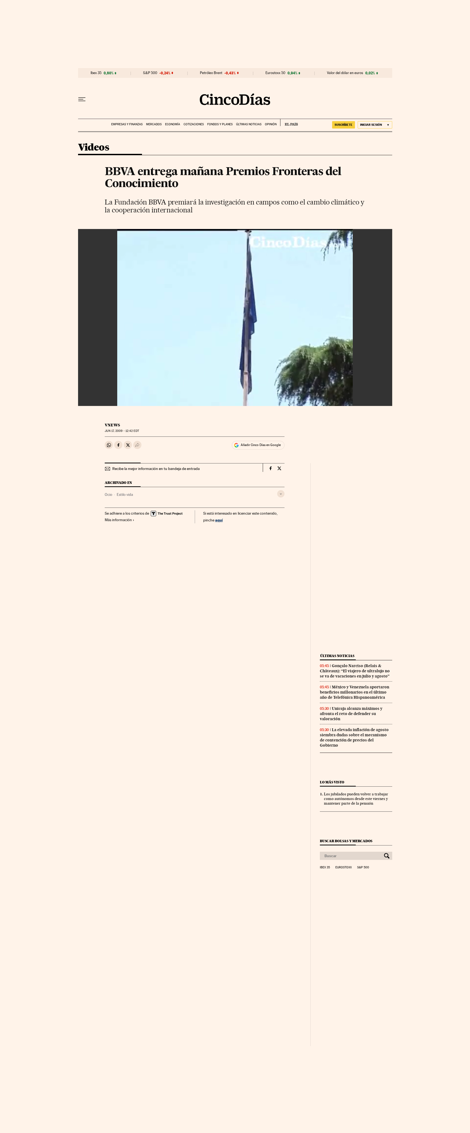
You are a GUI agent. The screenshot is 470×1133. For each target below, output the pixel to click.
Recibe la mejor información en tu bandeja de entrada (156, 468)
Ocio (108, 494)
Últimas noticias (248, 124)
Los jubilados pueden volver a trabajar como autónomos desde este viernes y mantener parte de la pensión (356, 798)
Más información (118, 520)
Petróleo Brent (211, 73)
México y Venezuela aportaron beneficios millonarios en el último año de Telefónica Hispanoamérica (354, 692)
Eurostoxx (343, 867)
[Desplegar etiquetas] (281, 493)
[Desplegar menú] (82, 99)
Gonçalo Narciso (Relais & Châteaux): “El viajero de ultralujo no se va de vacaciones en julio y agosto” (355, 671)
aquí (219, 520)
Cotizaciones (194, 124)
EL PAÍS (289, 122)
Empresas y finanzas (127, 124)
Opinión (271, 124)
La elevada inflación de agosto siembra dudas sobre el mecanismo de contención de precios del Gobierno (354, 737)
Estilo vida (125, 494)
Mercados (154, 124)
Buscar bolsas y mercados (346, 841)
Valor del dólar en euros (345, 73)
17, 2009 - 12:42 (122, 431)
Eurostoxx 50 (275, 73)
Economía (172, 124)
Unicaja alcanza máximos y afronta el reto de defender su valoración (351, 713)
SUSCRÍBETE (343, 125)
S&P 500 (150, 73)
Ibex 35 (96, 73)
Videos (93, 147)
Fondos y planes (220, 124)
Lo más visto (332, 782)
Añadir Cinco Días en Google (261, 445)
